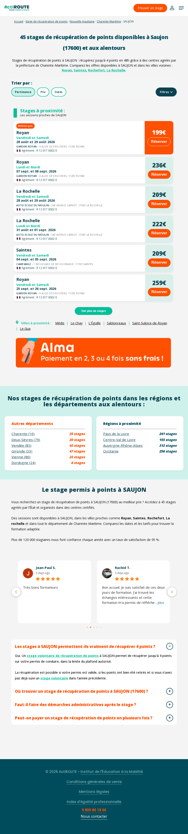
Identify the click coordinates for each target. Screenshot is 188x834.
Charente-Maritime (109, 21)
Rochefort (96, 70)
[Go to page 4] (100, 627)
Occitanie (111, 451)
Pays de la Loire (116, 434)
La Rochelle (116, 70)
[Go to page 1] (90, 627)
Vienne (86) (20, 457)
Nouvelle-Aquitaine (82, 21)
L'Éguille (94, 323)
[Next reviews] (172, 592)
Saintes (80, 70)
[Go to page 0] (87, 627)
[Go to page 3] (97, 627)
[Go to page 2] (93, 627)
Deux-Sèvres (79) (25, 440)
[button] (181, 8)
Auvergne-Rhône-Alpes (123, 445)
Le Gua (25, 328)
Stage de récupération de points (46, 21)
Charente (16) (23, 434)
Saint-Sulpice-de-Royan (149, 323)
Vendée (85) (21, 445)
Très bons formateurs (40, 587)
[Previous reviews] (16, 592)
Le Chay (77, 323)
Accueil (18, 21)
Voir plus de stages (93, 311)
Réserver (159, 142)
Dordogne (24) (23, 463)
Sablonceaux (116, 323)
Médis (59, 323)
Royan (67, 70)
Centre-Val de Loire (119, 440)
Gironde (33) (21, 451)
